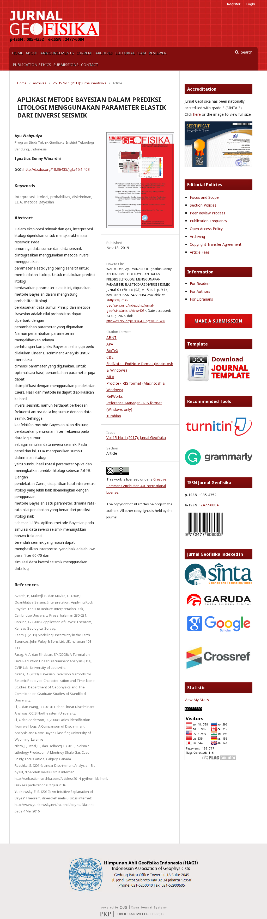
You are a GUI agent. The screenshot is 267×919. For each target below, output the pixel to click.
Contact (89, 64)
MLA (110, 376)
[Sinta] (218, 165)
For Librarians (201, 299)
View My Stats (197, 699)
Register (233, 4)
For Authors (200, 291)
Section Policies (203, 205)
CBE (109, 357)
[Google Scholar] (218, 631)
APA (109, 344)
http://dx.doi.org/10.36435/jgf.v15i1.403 (56, 169)
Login (250, 4)
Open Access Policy (206, 228)
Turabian (113, 415)
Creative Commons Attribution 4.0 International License (136, 486)
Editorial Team (130, 52)
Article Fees (200, 252)
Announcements (57, 52)
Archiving (197, 236)
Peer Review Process (207, 212)
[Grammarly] (218, 463)
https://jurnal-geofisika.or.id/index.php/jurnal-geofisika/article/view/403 (130, 305)
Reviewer (157, 52)
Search (246, 52)
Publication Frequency (208, 220)
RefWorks (114, 396)
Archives (104, 52)
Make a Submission (218, 321)
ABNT (111, 337)
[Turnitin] (218, 435)
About (32, 52)
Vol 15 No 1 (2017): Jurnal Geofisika (79, 83)
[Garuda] (218, 607)
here (197, 114)
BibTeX (112, 350)
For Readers (200, 283)
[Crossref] (218, 668)
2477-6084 (210, 504)
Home (17, 52)
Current (84, 52)
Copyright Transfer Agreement (215, 244)
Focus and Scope (204, 197)
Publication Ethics (32, 64)
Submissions (65, 64)
